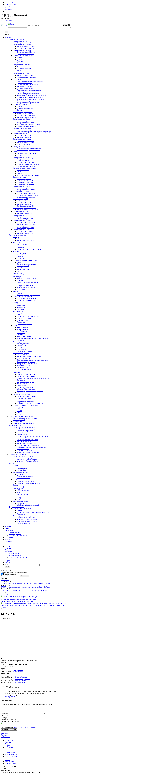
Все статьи (4, 594)
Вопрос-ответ (9, 761)
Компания (4, 733)
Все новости (5, 580)
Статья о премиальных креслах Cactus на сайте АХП (19, 598)
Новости (8, 526)
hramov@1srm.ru (20, 680)
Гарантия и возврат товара (18, 535)
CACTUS (8, 546)
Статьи (7, 760)
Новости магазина (9, 574)
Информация (5, 737)
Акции (7, 528)
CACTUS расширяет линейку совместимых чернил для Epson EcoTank (25, 587)
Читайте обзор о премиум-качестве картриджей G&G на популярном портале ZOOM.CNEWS (33, 605)
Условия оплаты (14, 532)
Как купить (9, 530)
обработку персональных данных (24, 727)
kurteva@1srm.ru (20, 682)
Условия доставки (15, 534)
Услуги (7, 539)
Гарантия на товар (11, 756)
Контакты (8, 541)
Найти (7, 566)
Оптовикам (9, 537)
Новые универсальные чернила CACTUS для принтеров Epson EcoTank (25, 583)
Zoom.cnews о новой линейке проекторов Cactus (17, 601)
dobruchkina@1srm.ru (22, 679)
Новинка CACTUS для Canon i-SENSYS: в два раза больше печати (24, 590)
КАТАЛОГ (8, 37)
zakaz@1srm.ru (18, 671)
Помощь (4, 735)
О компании (9, 740)
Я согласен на (19, 727)
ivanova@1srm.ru (21, 677)
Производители (10, 763)
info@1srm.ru (18, 670)
